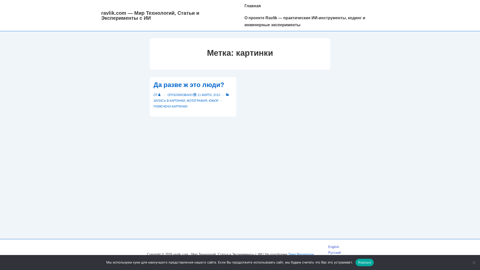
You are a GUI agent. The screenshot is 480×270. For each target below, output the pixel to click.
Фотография (197, 100)
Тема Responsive (301, 254)
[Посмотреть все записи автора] (160, 95)
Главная (252, 6)
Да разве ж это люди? (189, 84)
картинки (180, 106)
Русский (334, 252)
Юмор (213, 100)
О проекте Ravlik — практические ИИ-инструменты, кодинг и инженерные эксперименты (304, 21)
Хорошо (364, 262)
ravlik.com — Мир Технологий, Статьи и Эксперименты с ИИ (150, 15)
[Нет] (473, 262)
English (333, 247)
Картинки (177, 100)
